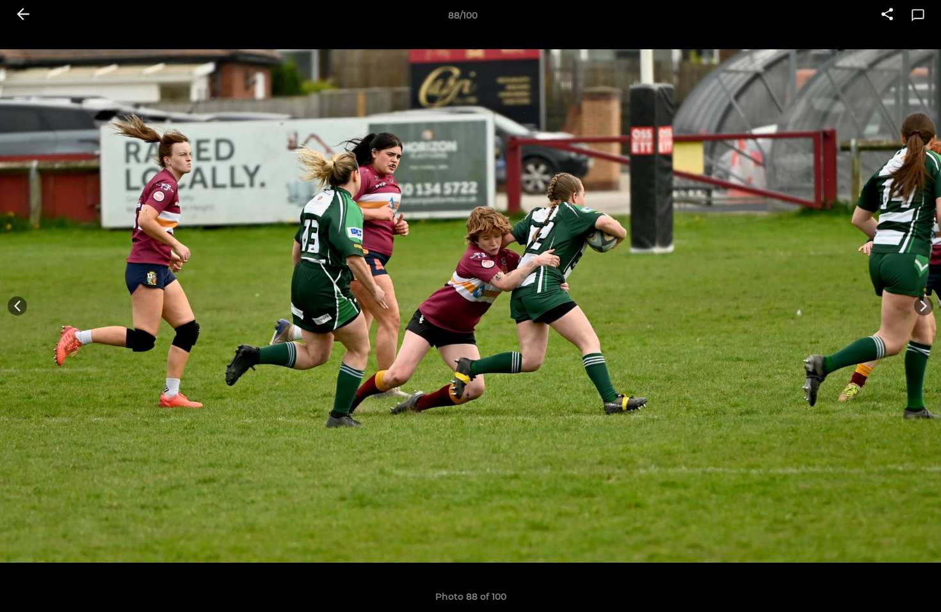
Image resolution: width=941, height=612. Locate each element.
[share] (887, 15)
